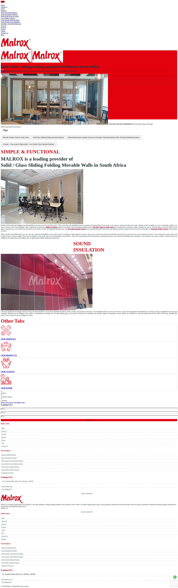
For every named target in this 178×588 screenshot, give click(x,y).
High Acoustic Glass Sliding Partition (12, 461)
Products (3, 11)
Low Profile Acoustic (8, 18)
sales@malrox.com (6, 486)
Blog (2, 35)
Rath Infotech (25, 586)
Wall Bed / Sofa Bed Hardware (11, 24)
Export (3, 29)
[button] (13, 402)
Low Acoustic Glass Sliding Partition (12, 464)
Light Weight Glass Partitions (10, 22)
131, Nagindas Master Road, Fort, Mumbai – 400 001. (18, 481)
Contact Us (4, 33)
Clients (3, 31)
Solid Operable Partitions (9, 13)
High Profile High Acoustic (10, 16)
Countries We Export (7, 473)
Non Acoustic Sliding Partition (10, 467)
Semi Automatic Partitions (9, 14)
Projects (3, 27)
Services (3, 26)
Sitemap (3, 539)
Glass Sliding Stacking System (10, 470)
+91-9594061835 (6, 489)
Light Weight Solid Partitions (10, 20)
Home (3, 5)
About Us (4, 7)
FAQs (3, 9)
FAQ (2, 443)
